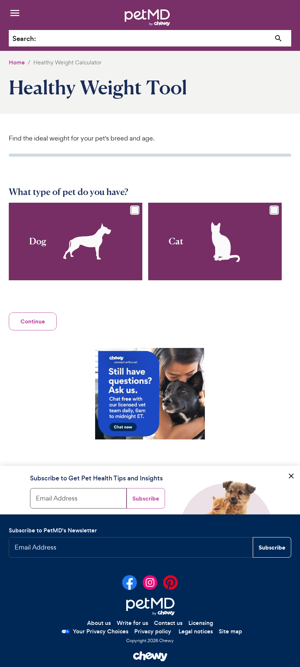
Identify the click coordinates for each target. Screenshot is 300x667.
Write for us (132, 622)
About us (99, 622)
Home (17, 62)
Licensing (200, 622)
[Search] (279, 38)
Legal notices (196, 631)
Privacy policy (152, 631)
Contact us (168, 622)
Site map (230, 631)
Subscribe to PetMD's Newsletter (53, 530)
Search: (24, 38)
